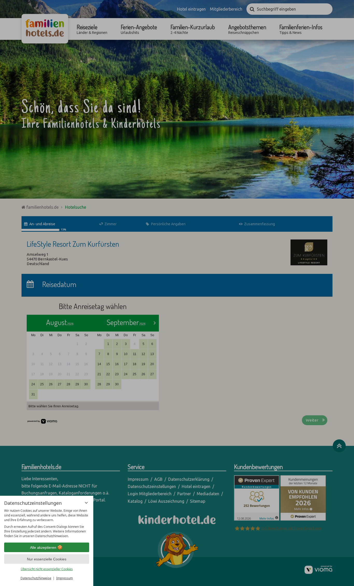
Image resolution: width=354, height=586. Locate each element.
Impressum (64, 578)
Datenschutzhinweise (35, 578)
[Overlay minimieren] (86, 503)
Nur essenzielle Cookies (46, 559)
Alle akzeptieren (43, 547)
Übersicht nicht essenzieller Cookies (47, 569)
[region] (46, 523)
